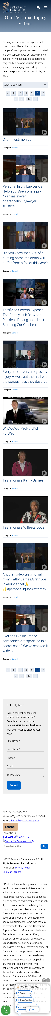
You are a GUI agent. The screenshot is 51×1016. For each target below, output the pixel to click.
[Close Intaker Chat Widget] (48, 980)
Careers (17, 871)
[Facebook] (4, 837)
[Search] (45, 846)
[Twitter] (6, 837)
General (15, 147)
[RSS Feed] (33, 841)
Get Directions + (30, 820)
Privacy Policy (22, 867)
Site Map (7, 871)
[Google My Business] (17, 841)
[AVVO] (23, 837)
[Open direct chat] (44, 980)
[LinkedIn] (9, 837)
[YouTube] (12, 837)
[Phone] (38, 7)
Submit (14, 785)
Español (10, 827)
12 (29, 99)
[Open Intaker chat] (19, 1014)
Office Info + (15, 820)
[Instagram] (15, 837)
